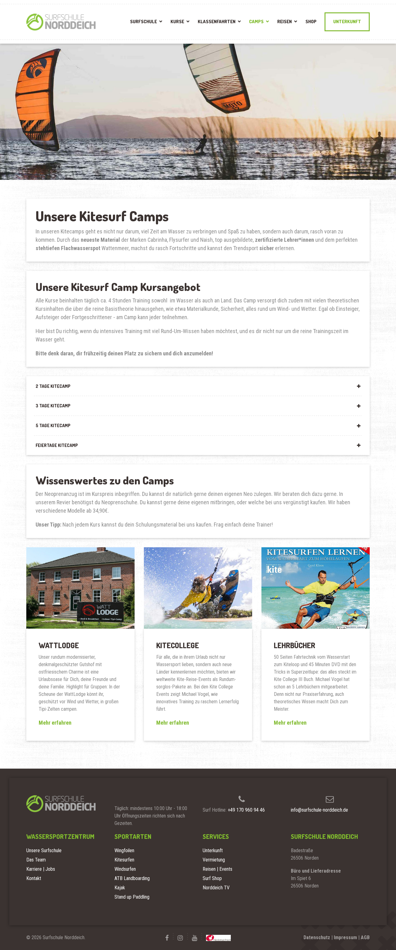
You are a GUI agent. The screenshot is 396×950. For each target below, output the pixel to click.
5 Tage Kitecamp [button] (53, 425)
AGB (365, 937)
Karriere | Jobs (40, 869)
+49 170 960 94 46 (246, 810)
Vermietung (214, 860)
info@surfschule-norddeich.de (319, 810)
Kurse (177, 21)
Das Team (36, 860)
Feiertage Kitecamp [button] (57, 445)
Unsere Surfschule (44, 850)
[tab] (198, 386)
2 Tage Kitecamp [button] (53, 386)
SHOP (310, 21)
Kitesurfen (124, 860)
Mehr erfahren (55, 722)
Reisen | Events (217, 869)
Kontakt (33, 878)
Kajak (119, 888)
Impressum (345, 937)
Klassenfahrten (216, 21)
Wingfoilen (124, 850)
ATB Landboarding (132, 878)
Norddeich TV (216, 888)
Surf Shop (212, 878)
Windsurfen (125, 869)
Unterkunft (347, 21)
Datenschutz (316, 937)
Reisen (284, 21)
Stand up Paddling (131, 897)
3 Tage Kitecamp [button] (53, 405)
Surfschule (143, 21)
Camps (256, 21)
